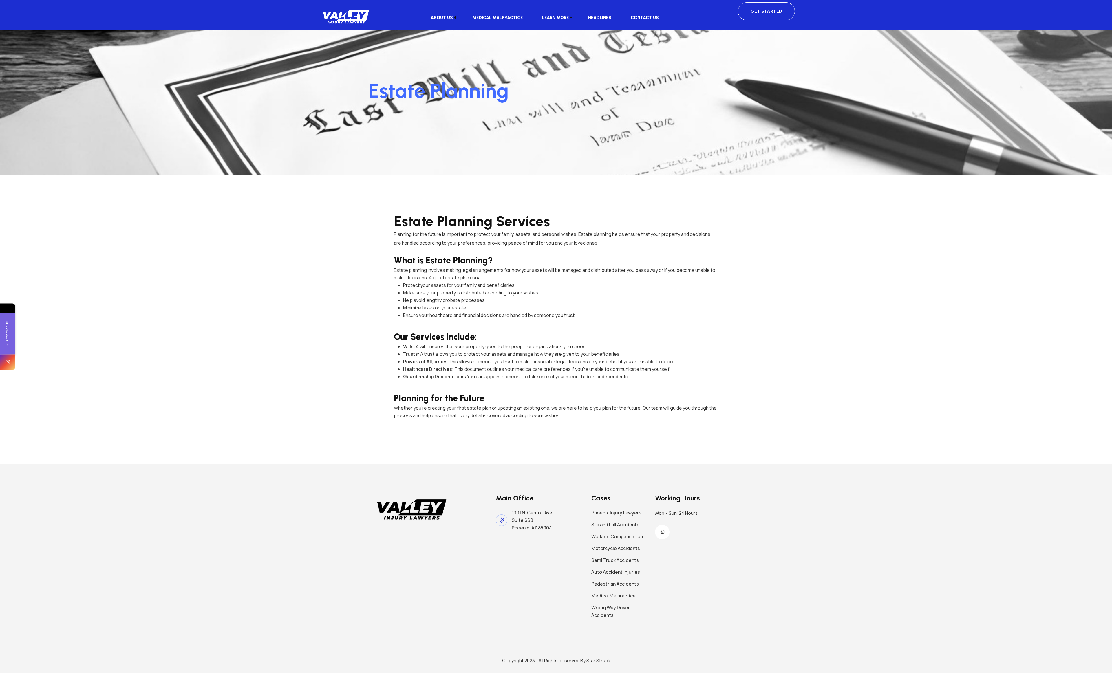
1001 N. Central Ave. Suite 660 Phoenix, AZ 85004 (533, 520)
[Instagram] (7, 362)
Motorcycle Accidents (615, 548)
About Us (442, 17)
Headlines (599, 17)
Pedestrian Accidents (615, 584)
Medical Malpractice (497, 17)
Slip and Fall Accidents (615, 524)
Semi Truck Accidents (615, 560)
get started (766, 11)
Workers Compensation (617, 536)
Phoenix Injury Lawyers (616, 512)
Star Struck (598, 660)
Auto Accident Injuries (615, 572)
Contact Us (645, 17)
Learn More (555, 17)
